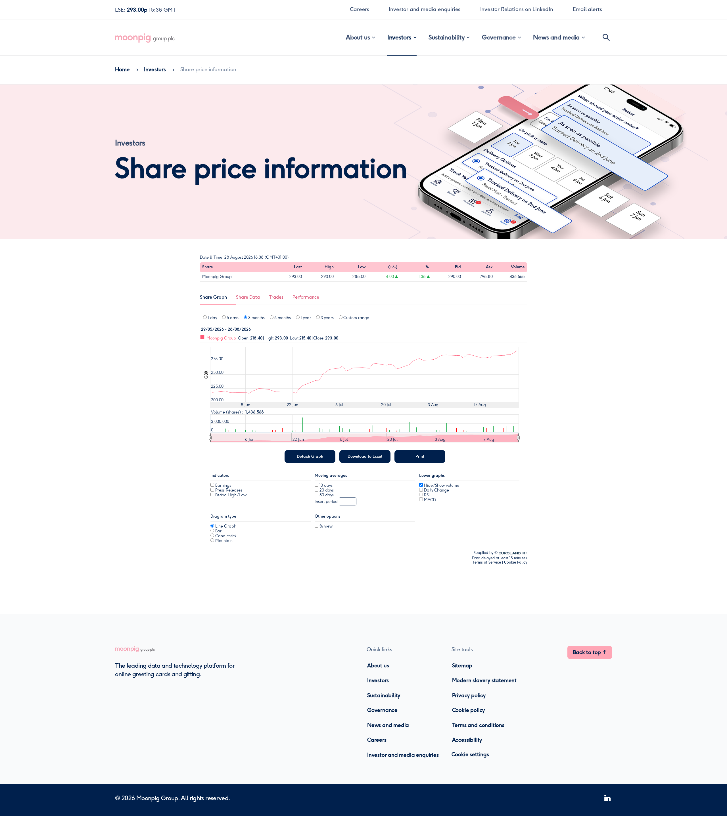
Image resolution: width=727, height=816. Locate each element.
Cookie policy (468, 710)
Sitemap (462, 665)
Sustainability (446, 37)
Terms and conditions (478, 725)
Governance (499, 37)
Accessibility (467, 740)
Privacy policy (469, 695)
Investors (399, 37)
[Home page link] (150, 38)
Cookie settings (470, 754)
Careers (377, 740)
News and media (556, 37)
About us (358, 37)
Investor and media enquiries (403, 754)
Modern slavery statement (484, 680)
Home (122, 69)
